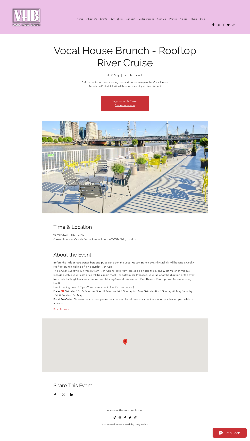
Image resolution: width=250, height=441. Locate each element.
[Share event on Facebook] (55, 394)
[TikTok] (213, 25)
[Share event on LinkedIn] (71, 394)
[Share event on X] (63, 394)
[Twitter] (228, 25)
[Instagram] (218, 25)
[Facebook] (223, 25)
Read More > (61, 309)
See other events (125, 105)
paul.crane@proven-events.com (125, 410)
